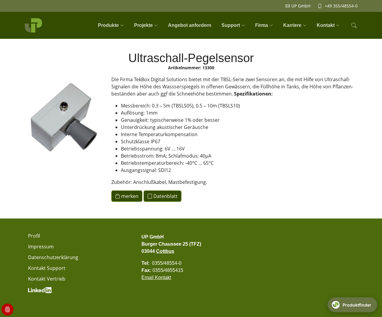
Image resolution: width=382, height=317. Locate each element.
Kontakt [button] (326, 25)
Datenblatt (165, 196)
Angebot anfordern (189, 25)
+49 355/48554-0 (341, 6)
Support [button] (230, 25)
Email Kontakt (156, 277)
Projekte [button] (143, 25)
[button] (353, 25)
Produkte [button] (108, 25)
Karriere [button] (292, 25)
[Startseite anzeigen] (34, 25)
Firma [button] (261, 25)
